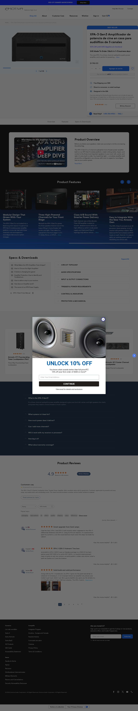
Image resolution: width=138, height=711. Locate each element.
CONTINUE (69, 384)
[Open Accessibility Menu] (134, 355)
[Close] (103, 319)
